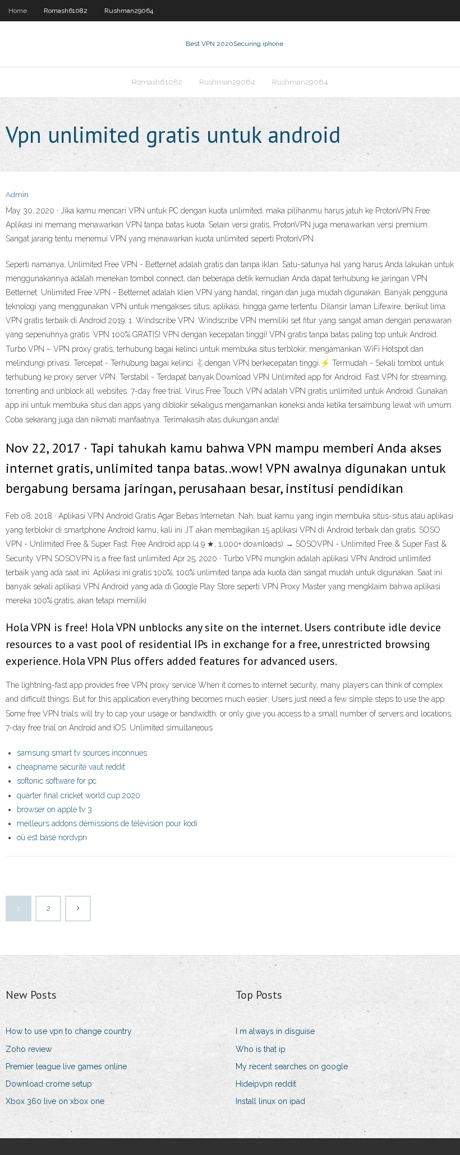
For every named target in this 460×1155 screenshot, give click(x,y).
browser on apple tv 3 (54, 809)
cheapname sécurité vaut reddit (71, 766)
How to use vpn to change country (69, 1031)
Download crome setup (49, 1083)
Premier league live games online (66, 1066)
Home (17, 11)
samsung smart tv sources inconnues (82, 752)
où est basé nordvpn (52, 837)
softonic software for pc (56, 780)
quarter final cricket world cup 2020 (78, 795)
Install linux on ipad (270, 1101)
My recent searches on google (292, 1066)
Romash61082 (66, 11)
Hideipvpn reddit (266, 1083)
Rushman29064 (128, 11)
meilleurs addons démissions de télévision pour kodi (107, 823)
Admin (17, 194)
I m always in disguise (275, 1031)
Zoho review (29, 1049)
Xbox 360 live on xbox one (55, 1101)
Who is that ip (261, 1049)
